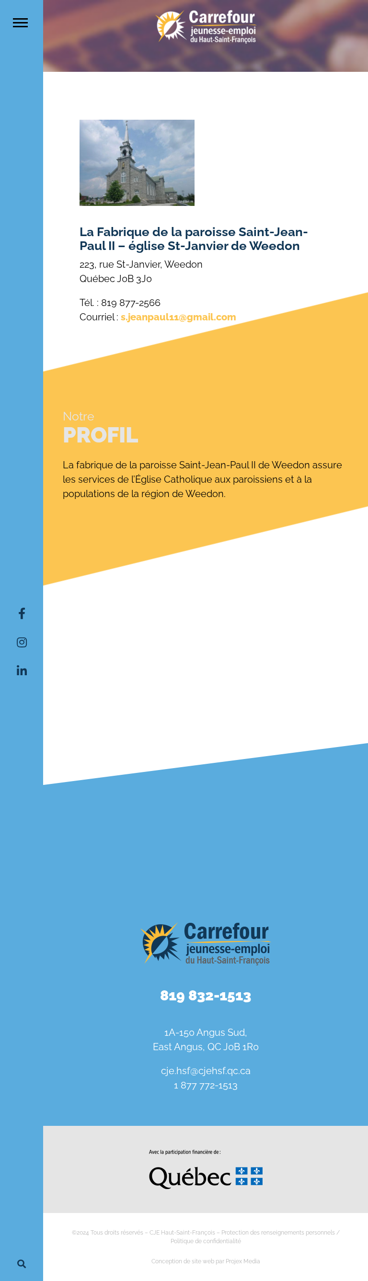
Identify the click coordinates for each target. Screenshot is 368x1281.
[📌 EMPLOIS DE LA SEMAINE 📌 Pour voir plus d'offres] (205, 794)
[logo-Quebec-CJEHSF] (206, 1153)
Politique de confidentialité (206, 1241)
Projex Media (243, 1261)
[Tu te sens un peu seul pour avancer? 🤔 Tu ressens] (205, 857)
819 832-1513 (205, 995)
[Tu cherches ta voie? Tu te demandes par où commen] (315, 857)
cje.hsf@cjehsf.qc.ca (206, 1071)
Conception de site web (182, 1261)
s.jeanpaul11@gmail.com (178, 317)
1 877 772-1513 (206, 1085)
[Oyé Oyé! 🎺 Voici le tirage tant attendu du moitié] (315, 794)
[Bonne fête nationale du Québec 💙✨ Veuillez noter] (95, 794)
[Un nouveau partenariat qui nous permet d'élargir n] (95, 857)
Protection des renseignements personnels (278, 1232)
